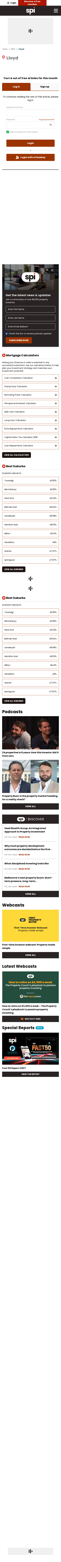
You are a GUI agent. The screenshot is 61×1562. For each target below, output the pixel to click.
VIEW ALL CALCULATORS (16, 455)
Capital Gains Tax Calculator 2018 (20, 437)
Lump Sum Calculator (15, 420)
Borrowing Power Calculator (17, 394)
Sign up (44, 86)
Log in (16, 86)
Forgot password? (47, 119)
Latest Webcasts (19, 966)
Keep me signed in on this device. (24, 132)
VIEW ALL (30, 806)
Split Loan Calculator (14, 411)
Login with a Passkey (32, 157)
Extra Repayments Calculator (18, 428)
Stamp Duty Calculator (15, 386)
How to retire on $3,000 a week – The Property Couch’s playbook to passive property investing (29, 1009)
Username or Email (14, 107)
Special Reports (22, 1028)
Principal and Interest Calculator (20, 403)
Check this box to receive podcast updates (30, 333)
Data (5, 49)
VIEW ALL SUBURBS (13, 569)
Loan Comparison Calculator (18, 377)
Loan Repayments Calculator (18, 445)
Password (10, 119)
